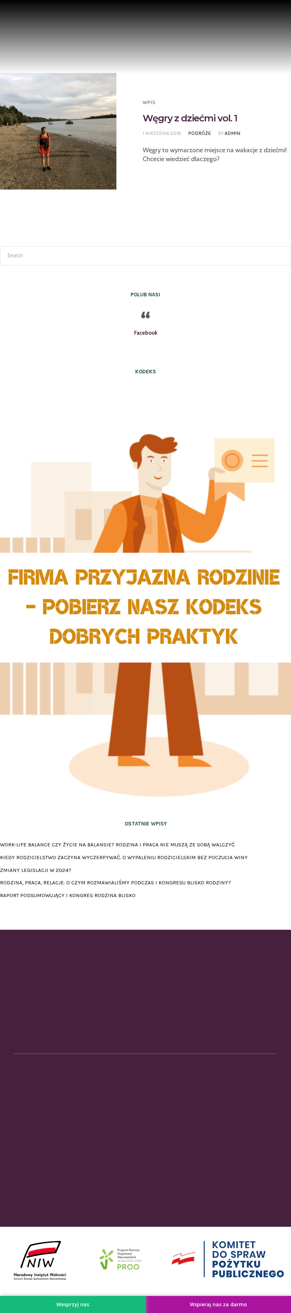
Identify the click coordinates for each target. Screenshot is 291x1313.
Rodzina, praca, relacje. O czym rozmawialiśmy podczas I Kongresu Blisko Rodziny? (115, 882)
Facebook (145, 333)
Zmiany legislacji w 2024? (35, 870)
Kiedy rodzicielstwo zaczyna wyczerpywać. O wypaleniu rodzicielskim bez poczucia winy (124, 857)
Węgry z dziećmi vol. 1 (190, 118)
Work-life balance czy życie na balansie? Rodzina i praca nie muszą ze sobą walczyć (117, 844)
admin (232, 133)
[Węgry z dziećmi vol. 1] (58, 131)
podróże (199, 133)
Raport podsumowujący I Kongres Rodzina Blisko (68, 895)
